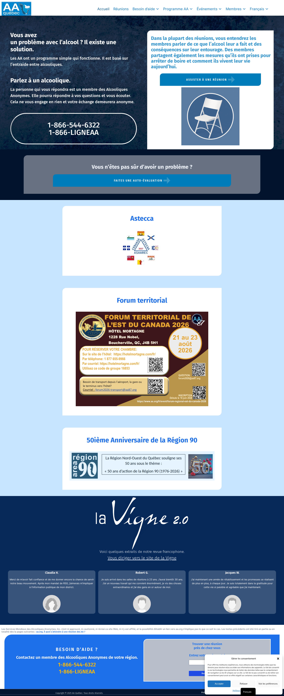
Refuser (243, 683)
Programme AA (175, 9)
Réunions (121, 9)
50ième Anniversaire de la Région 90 (142, 440)
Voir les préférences (268, 683)
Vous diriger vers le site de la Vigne (142, 558)
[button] (278, 658)
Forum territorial (142, 300)
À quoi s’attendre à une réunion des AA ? (64, 631)
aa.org (39, 631)
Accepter (219, 683)
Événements (207, 9)
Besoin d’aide (144, 9)
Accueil (103, 9)
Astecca (142, 218)
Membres (234, 9)
